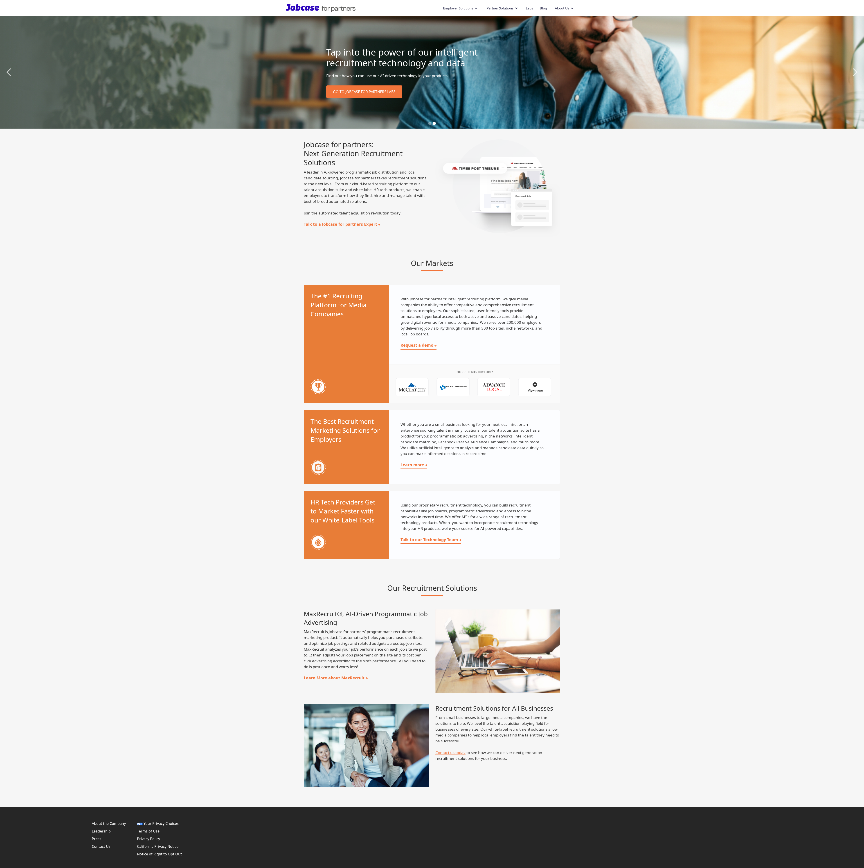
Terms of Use (148, 831)
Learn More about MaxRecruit (334, 678)
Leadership (101, 831)
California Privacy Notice (157, 846)
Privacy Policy (148, 838)
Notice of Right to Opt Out (159, 854)
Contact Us (101, 846)
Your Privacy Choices (161, 823)
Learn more (412, 464)
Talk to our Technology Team (429, 539)
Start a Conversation (331, 88)
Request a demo (416, 345)
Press (96, 838)
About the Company (109, 823)
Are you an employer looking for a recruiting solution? (350, 102)
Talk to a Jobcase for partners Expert (340, 224)
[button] (460, 8)
